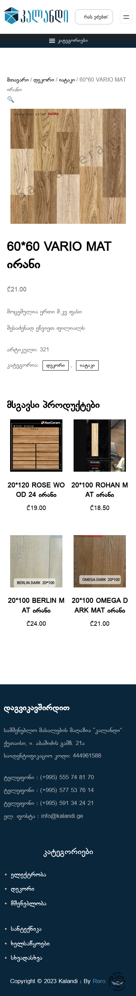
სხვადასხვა (26, 958)
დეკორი (43, 80)
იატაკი (67, 80)
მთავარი (18, 80)
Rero (99, 981)
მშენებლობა (28, 903)
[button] (73, 41)
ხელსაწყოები (30, 944)
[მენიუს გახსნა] (126, 17)
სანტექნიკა (26, 929)
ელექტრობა (28, 875)
